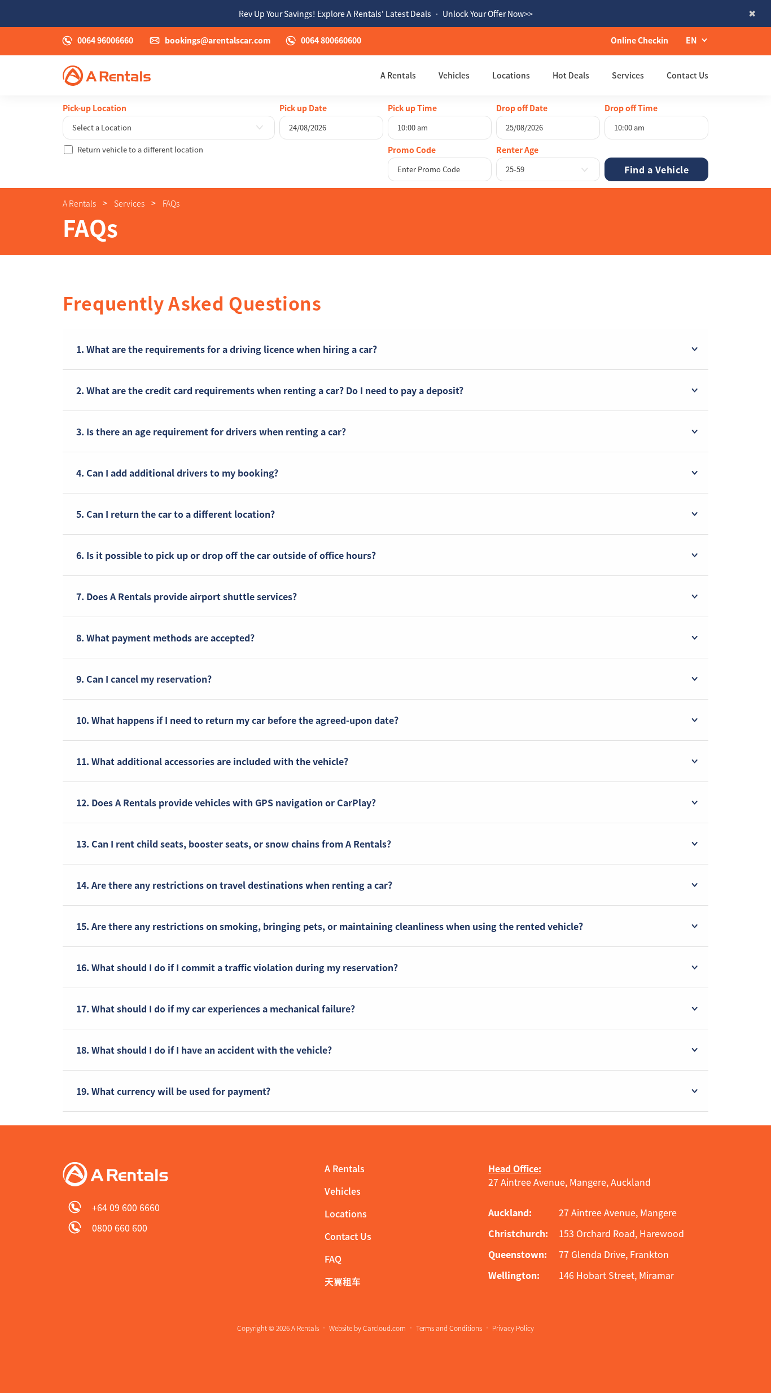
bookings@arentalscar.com (218, 41)
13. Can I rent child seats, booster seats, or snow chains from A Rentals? (233, 843)
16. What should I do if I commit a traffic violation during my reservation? (237, 967)
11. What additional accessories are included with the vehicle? (212, 761)
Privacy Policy (513, 1328)
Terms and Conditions (449, 1328)
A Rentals (398, 75)
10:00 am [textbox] (412, 127)
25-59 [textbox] (515, 169)
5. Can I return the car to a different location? (175, 514)
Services (628, 75)
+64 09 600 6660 (126, 1207)
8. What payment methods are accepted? (165, 637)
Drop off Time (631, 107)
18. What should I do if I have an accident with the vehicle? (204, 1049)
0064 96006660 (105, 41)
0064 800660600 (331, 41)
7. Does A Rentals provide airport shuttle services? (186, 596)
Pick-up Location (94, 107)
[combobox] (169, 127)
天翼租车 (343, 1281)
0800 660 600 (119, 1227)
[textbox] (169, 127)
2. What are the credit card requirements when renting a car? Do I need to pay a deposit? (269, 390)
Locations (511, 75)
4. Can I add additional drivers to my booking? (177, 472)
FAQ (333, 1258)
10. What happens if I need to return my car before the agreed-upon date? (237, 720)
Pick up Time (412, 107)
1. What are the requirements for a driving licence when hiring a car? (226, 349)
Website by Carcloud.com (367, 1328)
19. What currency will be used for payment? (173, 1091)
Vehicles (454, 75)
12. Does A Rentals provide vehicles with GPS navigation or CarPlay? (226, 802)
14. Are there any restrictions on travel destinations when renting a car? (234, 885)
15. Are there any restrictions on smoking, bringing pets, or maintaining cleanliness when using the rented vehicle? (329, 926)
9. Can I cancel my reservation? (144, 678)
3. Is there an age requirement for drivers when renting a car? (211, 431)
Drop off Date (521, 107)
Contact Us (687, 75)
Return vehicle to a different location (140, 149)
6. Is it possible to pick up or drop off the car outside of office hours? (226, 555)
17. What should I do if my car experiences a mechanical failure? (215, 1008)
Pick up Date (303, 107)
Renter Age (517, 149)
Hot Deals (571, 75)
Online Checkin (639, 40)
